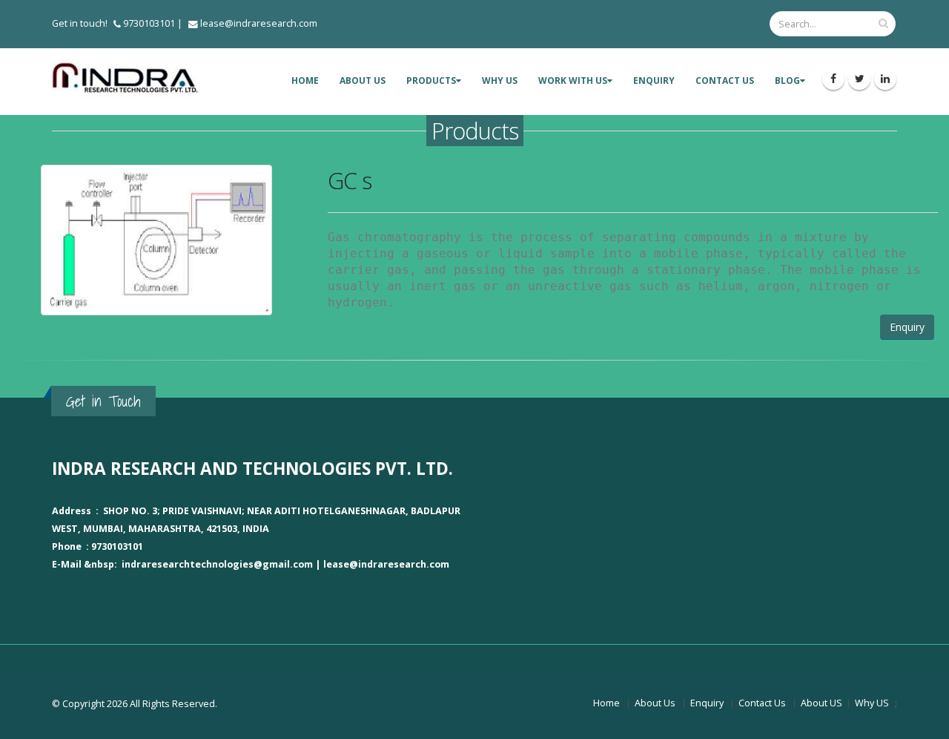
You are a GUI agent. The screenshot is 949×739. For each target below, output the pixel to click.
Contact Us (724, 80)
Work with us (572, 80)
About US (363, 80)
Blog (787, 80)
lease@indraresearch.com (258, 23)
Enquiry (654, 80)
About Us (655, 703)
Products (431, 80)
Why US (500, 80)
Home (305, 80)
